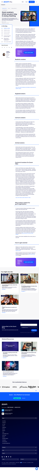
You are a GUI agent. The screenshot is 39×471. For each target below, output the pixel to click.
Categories (3, 4)
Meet (22, 1)
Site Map (32, 462)
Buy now (23, 398)
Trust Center (7, 462)
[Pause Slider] (36, 390)
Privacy (4, 462)
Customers (4, 422)
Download (3, 447)
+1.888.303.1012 (17, 407)
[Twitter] (4, 456)
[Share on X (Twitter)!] (7, 47)
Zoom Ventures (4, 441)
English (3, 459)
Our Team (3, 424)
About (3, 418)
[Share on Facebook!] (4, 47)
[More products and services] (36, 2)
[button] (36, 468)
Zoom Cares (4, 435)
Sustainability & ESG (5, 433)
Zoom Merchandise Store (6, 443)
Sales (3, 450)
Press (3, 432)
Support (3, 453)
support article (18, 250)
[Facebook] (8, 456)
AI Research (4, 440)
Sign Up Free (32, 1)
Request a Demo (17, 398)
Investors (3, 430)
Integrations (4, 427)
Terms (2, 462)
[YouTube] (6, 456)
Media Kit (3, 436)
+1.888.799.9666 (10, 407)
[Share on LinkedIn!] (9, 47)
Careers (3, 425)
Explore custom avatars (29, 52)
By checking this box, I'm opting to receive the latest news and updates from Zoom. (29, 327)
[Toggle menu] (2, 2)
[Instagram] (10, 456)
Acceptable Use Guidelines (12, 462)
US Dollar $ (22, 459)
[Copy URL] (2, 47)
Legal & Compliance (17, 462)
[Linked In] (2, 456)
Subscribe (34, 330)
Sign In (27, 1)
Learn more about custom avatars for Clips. (23, 197)
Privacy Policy (33, 332)
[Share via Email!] (11, 47)
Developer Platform (5, 438)
